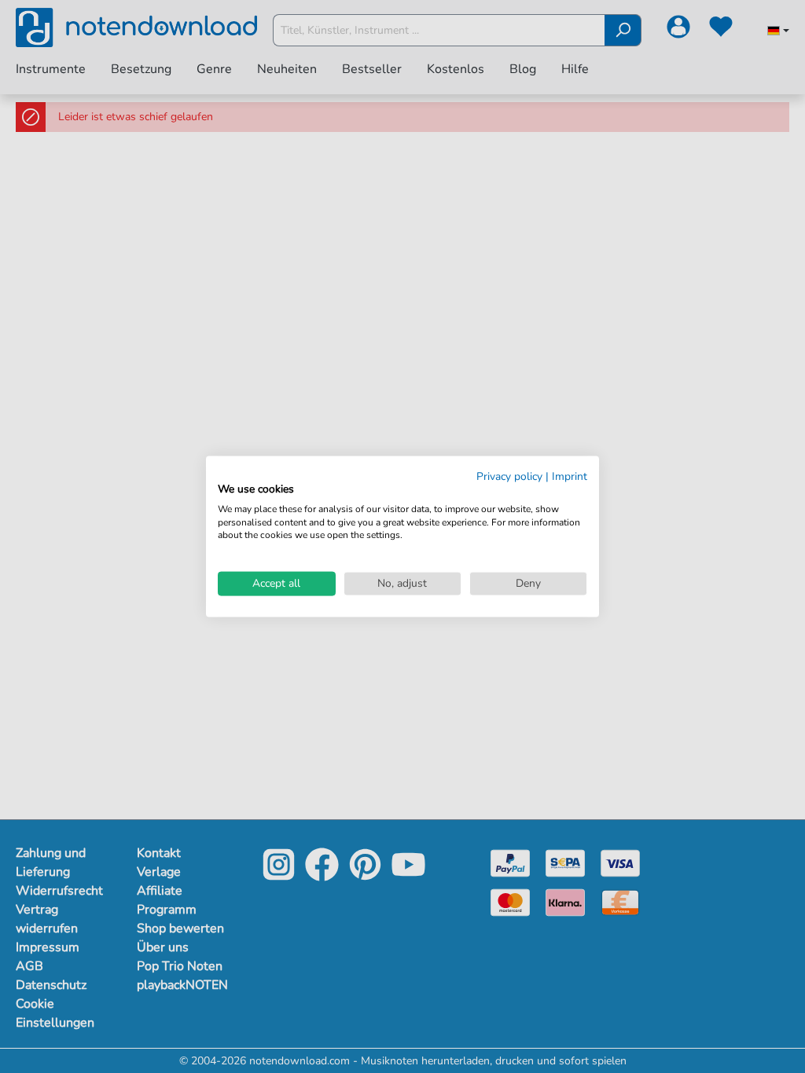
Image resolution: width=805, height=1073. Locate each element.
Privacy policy (509, 476)
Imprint (569, 476)
